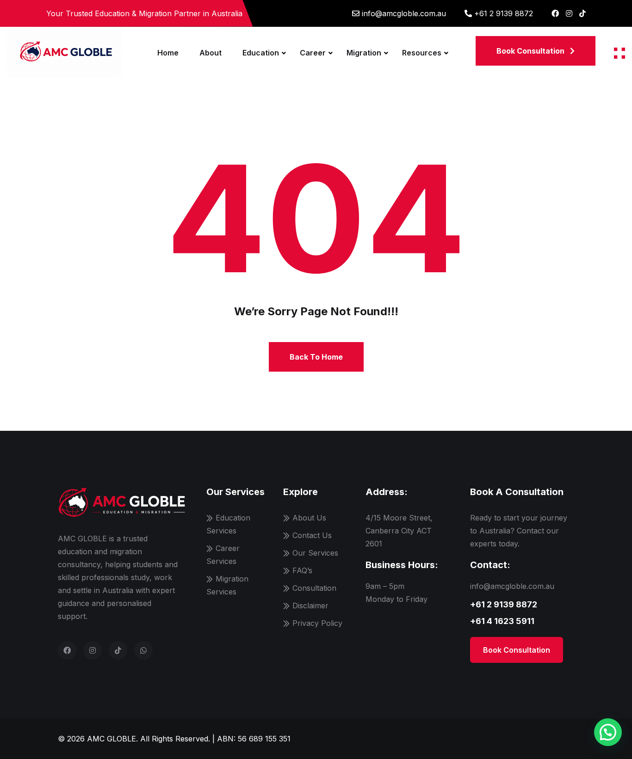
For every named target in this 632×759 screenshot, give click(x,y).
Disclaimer (310, 605)
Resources (421, 52)
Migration (364, 52)
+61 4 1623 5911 (502, 621)
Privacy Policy (317, 623)
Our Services (315, 552)
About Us (309, 517)
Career (313, 52)
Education (260, 52)
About (210, 52)
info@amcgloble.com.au (404, 13)
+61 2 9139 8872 (503, 13)
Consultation (314, 588)
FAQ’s (302, 570)
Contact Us (312, 535)
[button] (608, 732)
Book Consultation (516, 650)
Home (168, 52)
